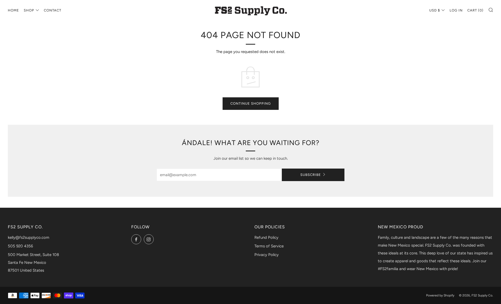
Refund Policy (266, 237)
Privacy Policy (266, 254)
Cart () (475, 10)
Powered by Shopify (440, 295)
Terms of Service (269, 246)
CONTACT (52, 10)
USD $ (434, 10)
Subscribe (310, 175)
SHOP (29, 10)
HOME (13, 10)
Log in (456, 10)
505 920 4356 (20, 246)
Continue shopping (250, 103)
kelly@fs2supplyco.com (28, 237)
